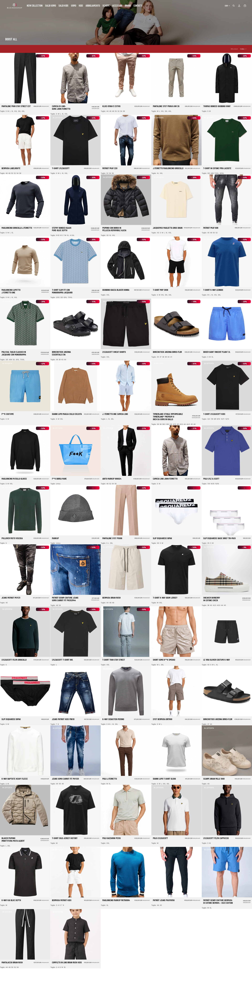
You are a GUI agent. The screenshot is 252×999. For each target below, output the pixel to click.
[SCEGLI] (46, 99)
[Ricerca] (234, 6)
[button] (243, 49)
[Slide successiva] (97, 78)
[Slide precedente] (54, 78)
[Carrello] (245, 6)
